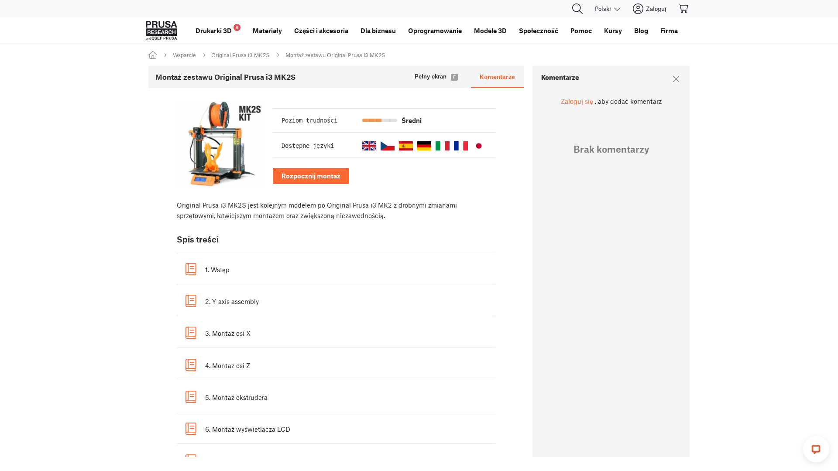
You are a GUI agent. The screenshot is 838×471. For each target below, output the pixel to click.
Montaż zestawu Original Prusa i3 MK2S (335, 54)
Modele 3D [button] (490, 30)
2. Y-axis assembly (232, 301)
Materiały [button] (267, 30)
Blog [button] (641, 30)
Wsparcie (184, 54)
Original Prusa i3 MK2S (240, 54)
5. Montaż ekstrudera (236, 397)
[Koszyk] (684, 8)
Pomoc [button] (581, 30)
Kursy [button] (613, 30)
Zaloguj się (577, 101)
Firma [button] (669, 30)
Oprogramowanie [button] (435, 30)
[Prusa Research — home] (161, 30)
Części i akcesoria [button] (321, 30)
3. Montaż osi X (228, 333)
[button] (369, 145)
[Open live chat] (816, 449)
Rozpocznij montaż (311, 176)
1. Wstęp (217, 269)
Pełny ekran (430, 76)
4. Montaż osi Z (227, 365)
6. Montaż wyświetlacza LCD (247, 429)
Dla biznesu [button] (378, 30)
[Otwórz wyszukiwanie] (577, 8)
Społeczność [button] (538, 30)
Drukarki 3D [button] (217, 29)
